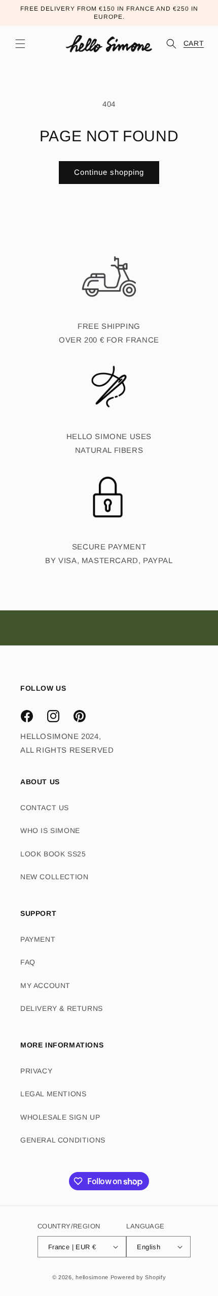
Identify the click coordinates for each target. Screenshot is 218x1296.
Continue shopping (109, 172)
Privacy (36, 1071)
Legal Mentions (53, 1094)
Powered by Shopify (138, 1277)
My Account (45, 985)
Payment (37, 939)
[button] (20, 44)
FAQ (27, 962)
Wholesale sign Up (60, 1117)
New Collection (54, 877)
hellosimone (92, 1277)
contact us (44, 808)
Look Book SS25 (53, 854)
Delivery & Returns (61, 1008)
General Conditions (62, 1140)
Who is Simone (50, 830)
